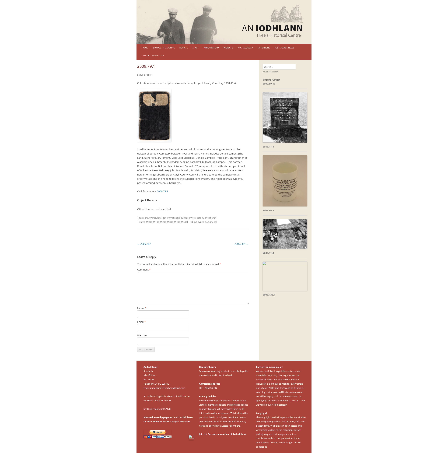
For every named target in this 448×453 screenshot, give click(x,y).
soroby (200, 217)
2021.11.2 (268, 252)
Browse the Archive (164, 47)
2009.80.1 (241, 243)
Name (141, 308)
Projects (228, 47)
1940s (177, 221)
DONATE (183, 47)
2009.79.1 (162, 191)
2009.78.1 (144, 243)
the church (210, 217)
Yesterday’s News (284, 47)
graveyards (150, 217)
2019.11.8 (268, 146)
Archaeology (245, 47)
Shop (195, 47)
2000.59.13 (269, 83)
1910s (156, 221)
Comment (144, 269)
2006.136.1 (269, 294)
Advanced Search (270, 71)
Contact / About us (153, 55)
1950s (184, 221)
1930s (170, 221)
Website (142, 335)
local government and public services (176, 217)
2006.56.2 (268, 210)
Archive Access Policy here (226, 425)
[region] (224, 22)
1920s (163, 221)
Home (145, 47)
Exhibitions (263, 47)
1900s (149, 221)
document (210, 221)
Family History (211, 47)
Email (141, 322)
